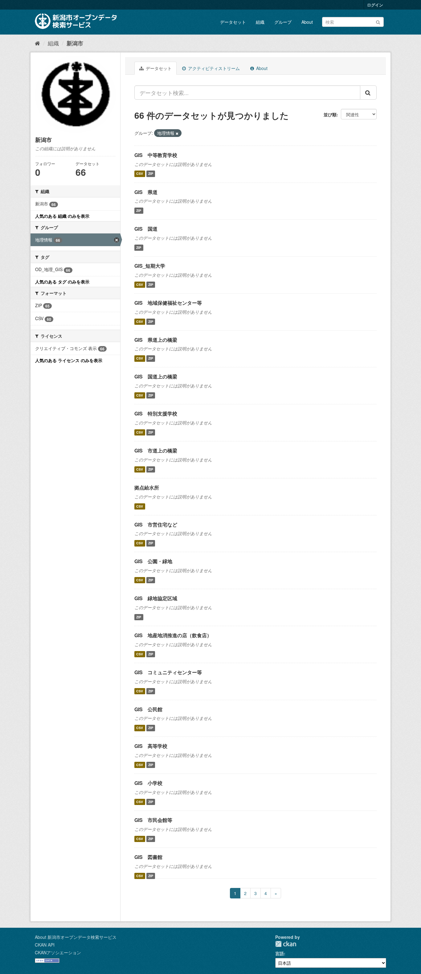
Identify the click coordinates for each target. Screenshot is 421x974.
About (307, 22)
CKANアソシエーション (58, 952)
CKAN (285, 944)
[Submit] (378, 21)
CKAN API (45, 945)
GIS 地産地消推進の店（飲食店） (173, 635)
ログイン (375, 5)
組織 (260, 22)
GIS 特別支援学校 (155, 413)
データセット (233, 22)
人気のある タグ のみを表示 (62, 282)
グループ (283, 22)
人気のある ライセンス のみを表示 (68, 360)
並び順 (330, 114)
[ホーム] (37, 43)
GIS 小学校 (148, 782)
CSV (139, 173)
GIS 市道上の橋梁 (155, 450)
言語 (279, 953)
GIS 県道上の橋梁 (155, 339)
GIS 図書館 (148, 857)
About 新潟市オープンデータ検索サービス (75, 937)
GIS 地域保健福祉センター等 (168, 302)
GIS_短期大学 (149, 265)
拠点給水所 (146, 487)
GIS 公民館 (148, 709)
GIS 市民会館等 (153, 819)
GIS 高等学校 (150, 745)
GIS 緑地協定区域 (155, 598)
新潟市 (75, 43)
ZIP (150, 173)
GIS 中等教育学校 (155, 155)
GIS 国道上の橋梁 (155, 376)
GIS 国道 (145, 228)
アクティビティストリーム (213, 68)
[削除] (177, 133)
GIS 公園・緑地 (153, 561)
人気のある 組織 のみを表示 (62, 216)
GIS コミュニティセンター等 (168, 672)
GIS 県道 (145, 192)
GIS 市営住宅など (155, 524)
